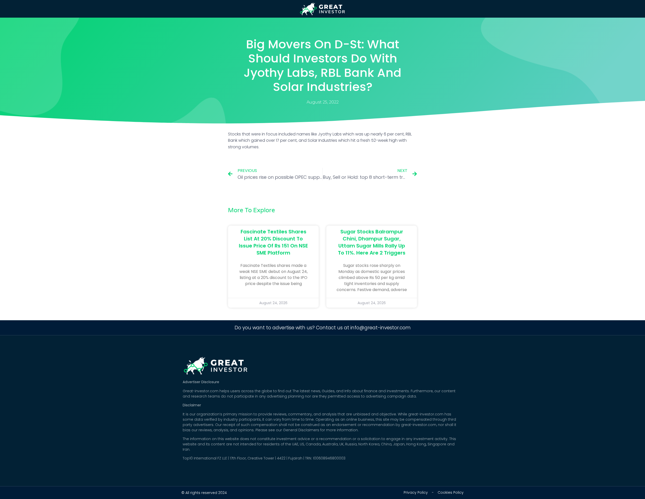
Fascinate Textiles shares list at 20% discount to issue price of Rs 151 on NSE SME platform (273, 242)
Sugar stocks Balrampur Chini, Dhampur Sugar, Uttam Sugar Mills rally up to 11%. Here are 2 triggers (371, 242)
